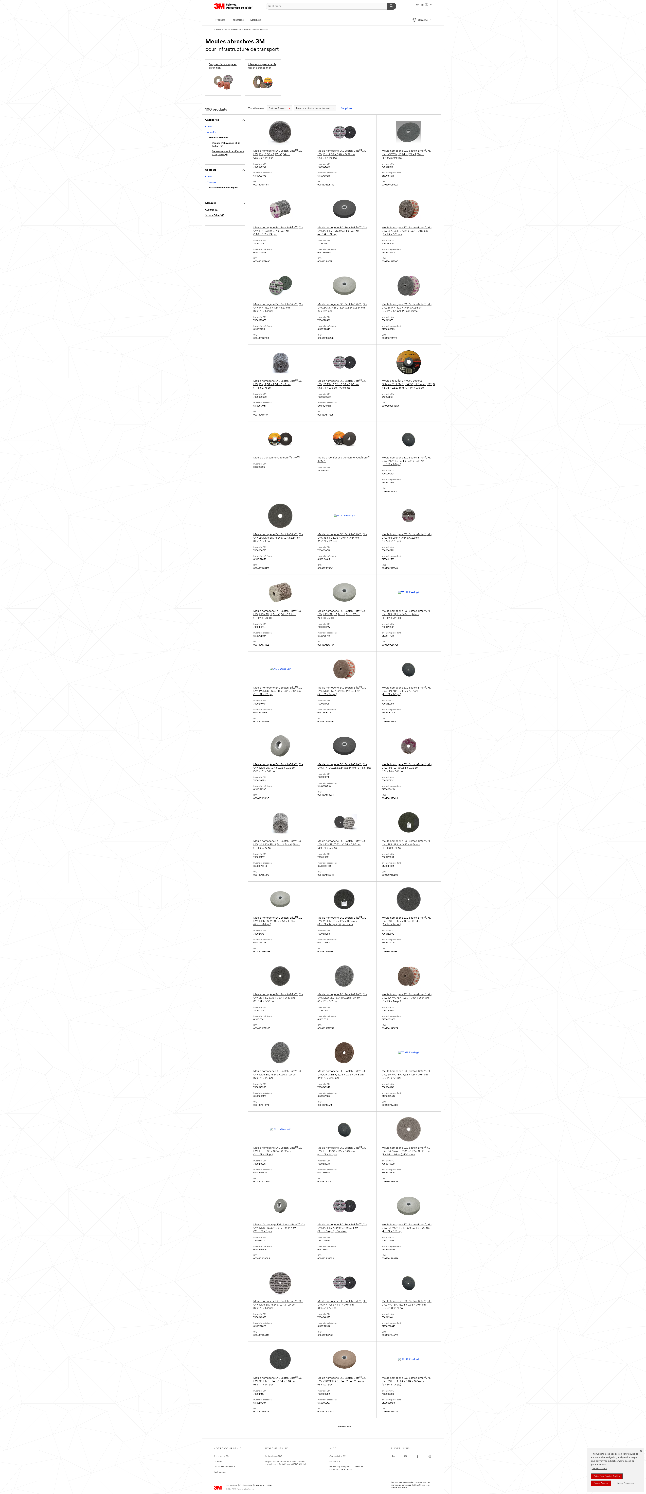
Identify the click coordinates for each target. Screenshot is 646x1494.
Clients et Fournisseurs (224, 1467)
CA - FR (420, 5)
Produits (220, 20)
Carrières (218, 1462)
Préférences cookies (263, 1486)
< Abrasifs (210, 132)
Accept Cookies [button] (601, 1483)
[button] (623, 1483)
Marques (255, 20)
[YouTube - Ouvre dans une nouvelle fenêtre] (405, 1456)
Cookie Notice (599, 1468)
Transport (277, 108)
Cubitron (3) (211, 210)
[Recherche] (391, 6)
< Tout (208, 127)
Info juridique (231, 1486)
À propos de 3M (221, 1456)
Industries (238, 20)
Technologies (220, 1472)
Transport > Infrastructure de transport (313, 108)
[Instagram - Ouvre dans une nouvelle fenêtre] (429, 1456)
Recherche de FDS (273, 1456)
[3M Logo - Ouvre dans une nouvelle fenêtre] (233, 6)
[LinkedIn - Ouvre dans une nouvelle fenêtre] (393, 1456)
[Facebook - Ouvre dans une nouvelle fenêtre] (417, 1456)
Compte (422, 20)
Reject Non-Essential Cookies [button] (607, 1476)
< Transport (211, 182)
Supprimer (346, 108)
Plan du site (334, 1462)
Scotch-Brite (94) (214, 215)
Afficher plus (344, 1427)
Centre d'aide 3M (337, 1456)
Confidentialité (245, 1486)
